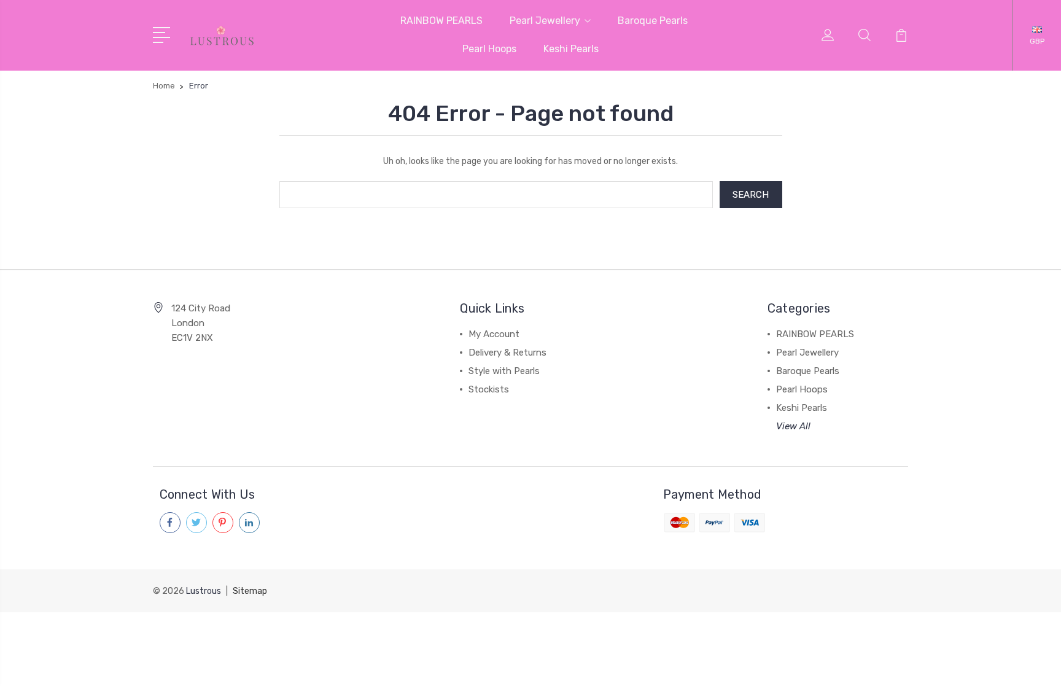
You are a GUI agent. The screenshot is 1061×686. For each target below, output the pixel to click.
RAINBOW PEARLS (441, 20)
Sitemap (250, 591)
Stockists (488, 389)
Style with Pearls (504, 370)
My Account (493, 334)
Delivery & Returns (507, 352)
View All (793, 426)
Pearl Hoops (489, 49)
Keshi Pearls (571, 49)
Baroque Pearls (653, 20)
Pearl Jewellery (545, 20)
